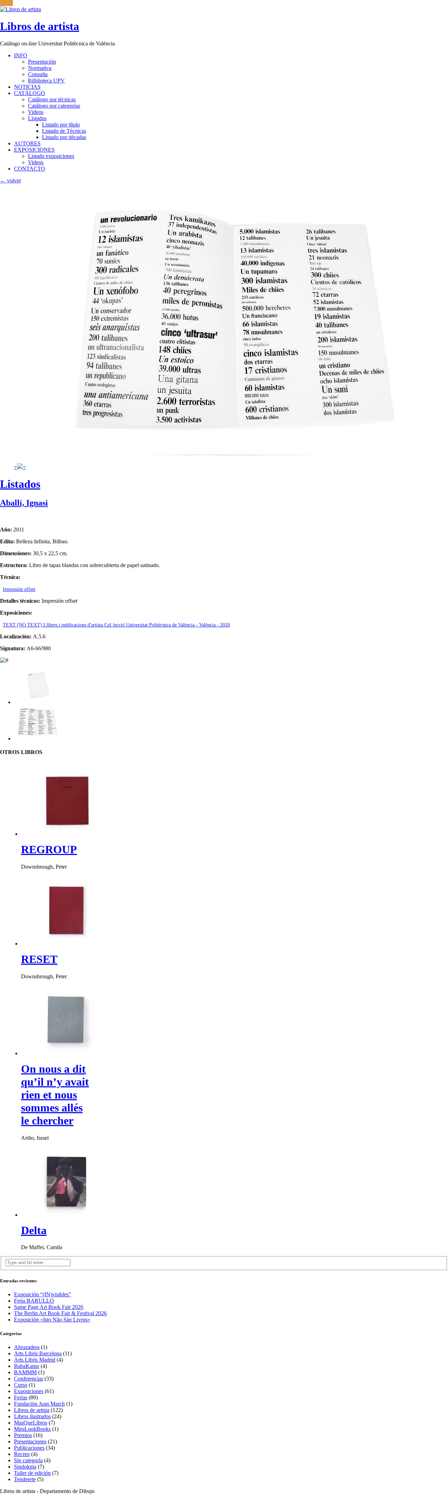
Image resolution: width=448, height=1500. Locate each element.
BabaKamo (26, 1366)
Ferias (20, 1397)
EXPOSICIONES (34, 150)
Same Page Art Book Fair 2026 (48, 1307)
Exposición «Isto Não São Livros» (52, 1320)
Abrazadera (27, 1347)
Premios (23, 1435)
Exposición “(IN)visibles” (42, 1294)
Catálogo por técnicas (52, 99)
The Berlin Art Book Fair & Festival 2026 (60, 1313)
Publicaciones (29, 1448)
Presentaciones (30, 1441)
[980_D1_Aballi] (37, 702)
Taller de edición (32, 1473)
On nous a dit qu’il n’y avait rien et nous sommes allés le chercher (55, 1095)
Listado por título (61, 125)
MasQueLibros (30, 1423)
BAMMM (25, 1372)
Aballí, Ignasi (24, 502)
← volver (10, 180)
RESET (39, 959)
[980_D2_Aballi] (37, 738)
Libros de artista (31, 1410)
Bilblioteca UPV (46, 81)
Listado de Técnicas (64, 131)
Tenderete (25, 1479)
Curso (20, 1385)
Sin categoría (28, 1460)
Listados (37, 118)
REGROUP (49, 849)
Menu (6, 3)
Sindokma (25, 1467)
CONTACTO (29, 169)
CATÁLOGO (29, 93)
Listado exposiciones (51, 156)
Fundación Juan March (39, 1404)
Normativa (39, 68)
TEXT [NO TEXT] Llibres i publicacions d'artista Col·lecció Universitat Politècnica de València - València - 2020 (116, 625)
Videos (35, 112)
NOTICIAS (27, 87)
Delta (34, 1230)
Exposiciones (28, 1391)
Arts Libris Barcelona (38, 1353)
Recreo (22, 1454)
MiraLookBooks (32, 1429)
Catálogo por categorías (54, 106)
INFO (20, 55)
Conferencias (28, 1379)
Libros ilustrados (32, 1416)
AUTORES (27, 143)
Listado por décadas (64, 137)
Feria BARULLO (34, 1301)
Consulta (38, 74)
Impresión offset (19, 589)
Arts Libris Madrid (34, 1360)
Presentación (42, 62)
